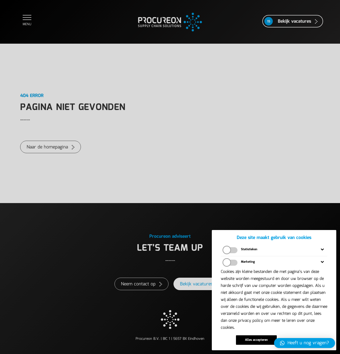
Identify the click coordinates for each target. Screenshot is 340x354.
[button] (304, 343)
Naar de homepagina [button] (47, 147)
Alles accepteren (256, 340)
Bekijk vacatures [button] (196, 284)
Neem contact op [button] (138, 284)
